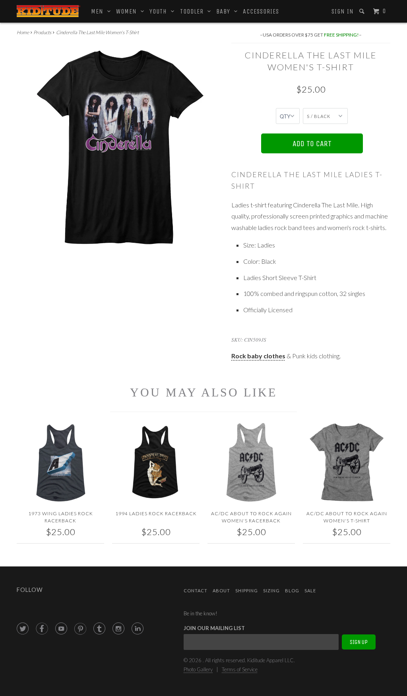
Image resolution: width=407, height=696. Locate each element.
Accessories (261, 11)
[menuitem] (342, 11)
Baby (225, 11)
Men (99, 11)
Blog (292, 590)
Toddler (193, 11)
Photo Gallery (198, 669)
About (221, 590)
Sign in (342, 11)
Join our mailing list (214, 628)
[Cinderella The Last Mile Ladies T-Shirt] (120, 146)
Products (42, 32)
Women (128, 11)
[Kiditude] (48, 11)
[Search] (363, 11)
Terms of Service (240, 669)
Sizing (271, 590)
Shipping (246, 590)
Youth (160, 11)
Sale (310, 590)
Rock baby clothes (258, 356)
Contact (195, 590)
